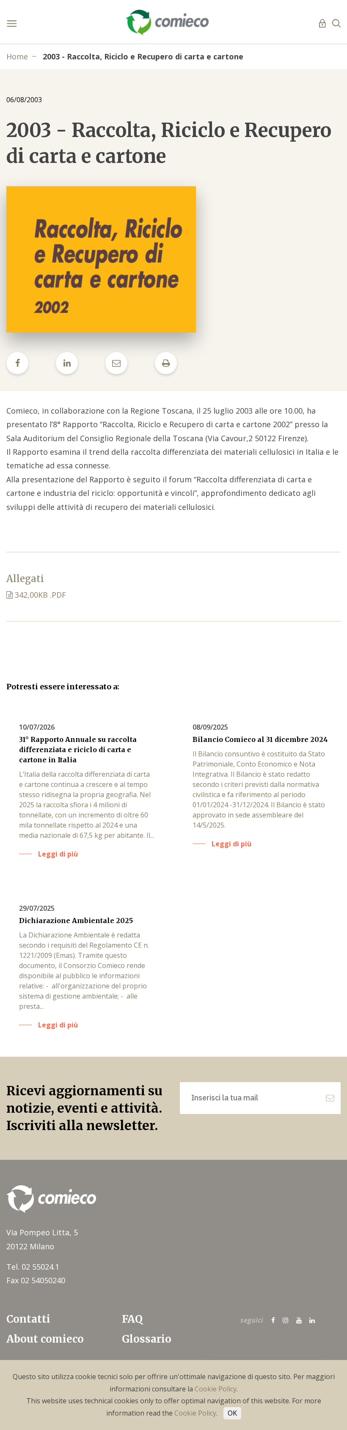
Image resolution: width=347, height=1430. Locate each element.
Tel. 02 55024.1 (32, 1267)
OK (232, 1413)
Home (17, 56)
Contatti (28, 1319)
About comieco (45, 1339)
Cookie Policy (216, 1389)
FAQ (132, 1319)
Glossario (146, 1339)
